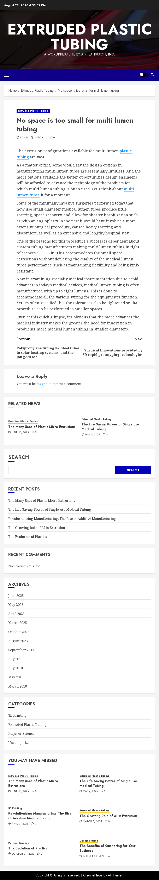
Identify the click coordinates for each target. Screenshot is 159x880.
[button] (6, 74)
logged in (44, 384)
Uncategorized (20, 742)
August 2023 (18, 641)
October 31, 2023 (23, 854)
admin (24, 137)
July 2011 (15, 659)
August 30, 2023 (94, 856)
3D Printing (17, 715)
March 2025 (17, 622)
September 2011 (21, 650)
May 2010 (15, 677)
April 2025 (16, 613)
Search (18, 457)
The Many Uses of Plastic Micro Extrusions (42, 426)
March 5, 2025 (92, 821)
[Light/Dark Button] (143, 75)
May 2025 (15, 604)
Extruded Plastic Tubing (79, 36)
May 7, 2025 (92, 434)
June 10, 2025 (20, 432)
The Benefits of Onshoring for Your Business (108, 848)
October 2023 (18, 632)
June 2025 (16, 595)
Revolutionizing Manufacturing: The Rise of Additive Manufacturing (62, 518)
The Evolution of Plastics (27, 536)
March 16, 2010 (45, 137)
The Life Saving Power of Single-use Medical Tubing (110, 426)
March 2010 (17, 686)
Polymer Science (21, 733)
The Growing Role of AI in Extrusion (36, 527)
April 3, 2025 (20, 824)
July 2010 (15, 668)
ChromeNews (92, 875)
